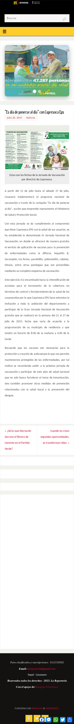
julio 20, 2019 (14, 118)
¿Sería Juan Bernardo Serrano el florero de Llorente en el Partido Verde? (18, 440)
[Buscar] (64, 19)
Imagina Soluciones (47, 686)
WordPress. (52, 708)
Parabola (37, 708)
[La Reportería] (28, 718)
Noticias (30, 118)
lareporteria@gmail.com (41, 668)
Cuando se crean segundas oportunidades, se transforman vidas (54, 437)
